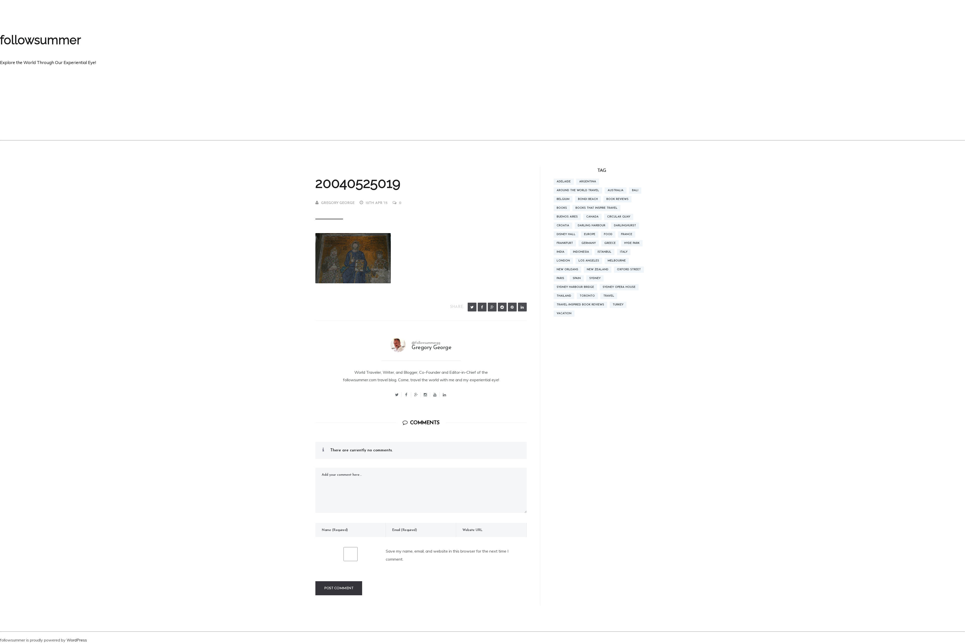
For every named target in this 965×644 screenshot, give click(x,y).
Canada (592, 217)
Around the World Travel (578, 190)
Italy (624, 252)
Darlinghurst (625, 225)
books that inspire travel (596, 208)
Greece (610, 243)
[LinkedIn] (522, 307)
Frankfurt (565, 243)
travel (608, 296)
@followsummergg (426, 343)
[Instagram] (425, 394)
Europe (589, 234)
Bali (635, 190)
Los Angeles (588, 260)
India (560, 252)
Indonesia (581, 252)
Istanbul (604, 252)
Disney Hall (566, 234)
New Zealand (597, 269)
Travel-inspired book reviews (580, 304)
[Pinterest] (512, 307)
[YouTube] (435, 394)
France (626, 234)
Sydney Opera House (619, 287)
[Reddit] (502, 307)
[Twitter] (472, 307)
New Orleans (567, 269)
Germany (589, 243)
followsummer (40, 40)
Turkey (618, 304)
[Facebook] (482, 307)
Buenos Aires (567, 217)
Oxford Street (629, 269)
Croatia (563, 225)
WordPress (77, 639)
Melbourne (617, 260)
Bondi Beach (588, 199)
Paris (560, 278)
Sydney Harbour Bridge (575, 287)
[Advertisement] (482, 102)
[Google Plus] (492, 307)
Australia (615, 190)
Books (562, 208)
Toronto (587, 296)
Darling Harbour (591, 225)
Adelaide (564, 181)
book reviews (617, 199)
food (608, 234)
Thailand (564, 296)
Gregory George (338, 203)
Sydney (595, 278)
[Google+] (416, 394)
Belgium (563, 199)
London (563, 260)
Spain (577, 278)
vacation (564, 313)
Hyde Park (632, 243)
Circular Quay (618, 217)
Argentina (587, 181)
